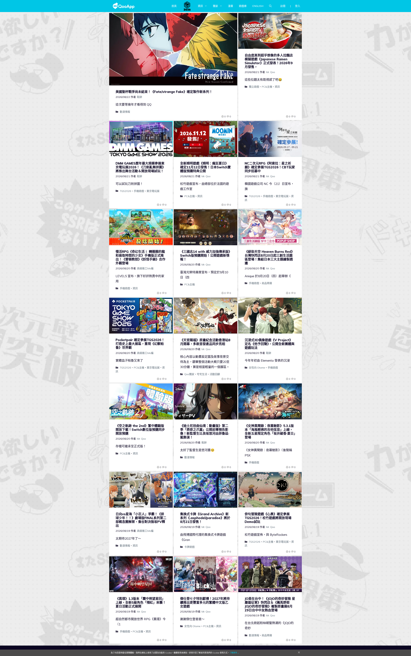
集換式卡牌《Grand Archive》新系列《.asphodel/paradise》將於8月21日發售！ (205, 518)
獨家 (215, 6)
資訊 (200, 6)
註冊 (282, 6)
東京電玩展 (153, 191)
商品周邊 (267, 283)
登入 (297, 6)
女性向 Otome (257, 367)
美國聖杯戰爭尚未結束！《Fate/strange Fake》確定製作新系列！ (164, 92)
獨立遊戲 (254, 86)
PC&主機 (267, 86)
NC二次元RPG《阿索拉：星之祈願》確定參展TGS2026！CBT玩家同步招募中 (270, 167)
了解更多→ (234, 653)
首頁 (174, 6)
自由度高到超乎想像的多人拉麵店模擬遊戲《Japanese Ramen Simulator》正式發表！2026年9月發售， (269, 61)
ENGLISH (257, 6)
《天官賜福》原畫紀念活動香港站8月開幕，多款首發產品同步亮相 (205, 342)
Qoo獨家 (189, 374)
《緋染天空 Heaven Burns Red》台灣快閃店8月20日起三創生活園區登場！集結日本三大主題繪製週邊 (269, 257)
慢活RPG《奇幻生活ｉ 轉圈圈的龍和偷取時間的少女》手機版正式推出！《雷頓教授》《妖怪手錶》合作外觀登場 (140, 257)
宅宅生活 (202, 374)
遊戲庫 (243, 6)
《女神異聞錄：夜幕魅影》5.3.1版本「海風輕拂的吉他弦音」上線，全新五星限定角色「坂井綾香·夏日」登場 (270, 431)
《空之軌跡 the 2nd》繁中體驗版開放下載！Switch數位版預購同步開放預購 (140, 429)
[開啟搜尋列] (270, 6)
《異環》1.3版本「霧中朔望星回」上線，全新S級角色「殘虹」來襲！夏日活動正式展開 (141, 602)
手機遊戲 (139, 191)
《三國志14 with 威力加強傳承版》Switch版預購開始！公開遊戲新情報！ (205, 255)
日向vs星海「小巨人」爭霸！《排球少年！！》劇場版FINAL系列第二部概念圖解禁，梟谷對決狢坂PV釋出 (141, 520)
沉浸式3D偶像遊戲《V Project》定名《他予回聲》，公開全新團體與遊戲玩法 (269, 344)
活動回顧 (215, 374)
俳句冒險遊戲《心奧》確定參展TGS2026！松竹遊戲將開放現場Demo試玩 (268, 518)
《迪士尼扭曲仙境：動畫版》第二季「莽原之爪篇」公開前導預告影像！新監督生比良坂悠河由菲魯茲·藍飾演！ (204, 431)
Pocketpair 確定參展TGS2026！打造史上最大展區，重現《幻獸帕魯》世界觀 (140, 344)
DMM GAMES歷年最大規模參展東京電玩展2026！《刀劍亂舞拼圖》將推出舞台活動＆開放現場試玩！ (140, 167)
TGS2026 (125, 191)
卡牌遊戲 (189, 546)
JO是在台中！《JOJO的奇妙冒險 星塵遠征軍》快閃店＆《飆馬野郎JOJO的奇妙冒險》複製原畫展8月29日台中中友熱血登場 (270, 604)
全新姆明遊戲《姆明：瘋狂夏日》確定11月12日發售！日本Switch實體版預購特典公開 (205, 167)
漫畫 (230, 6)
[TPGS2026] (187, 6)
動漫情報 (125, 111)
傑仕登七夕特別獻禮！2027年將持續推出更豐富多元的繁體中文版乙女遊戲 (205, 602)
